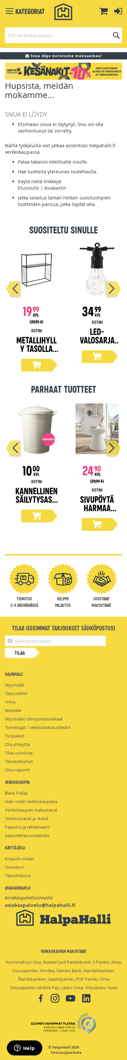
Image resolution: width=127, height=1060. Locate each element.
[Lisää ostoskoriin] (36, 365)
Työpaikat (14, 736)
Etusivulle (28, 188)
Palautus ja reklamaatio (27, 827)
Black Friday (16, 793)
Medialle (13, 710)
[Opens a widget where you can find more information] (24, 1048)
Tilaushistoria (18, 875)
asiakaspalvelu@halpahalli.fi (40, 905)
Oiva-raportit (17, 770)
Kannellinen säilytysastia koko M (36, 499)
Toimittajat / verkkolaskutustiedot (38, 727)
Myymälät (14, 685)
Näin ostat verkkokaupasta (31, 801)
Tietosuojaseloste (66, 1052)
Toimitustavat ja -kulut (26, 818)
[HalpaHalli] (63, 12)
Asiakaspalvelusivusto (28, 897)
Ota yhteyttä (17, 744)
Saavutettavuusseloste (27, 835)
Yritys (10, 702)
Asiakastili (55, 188)
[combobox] (63, 35)
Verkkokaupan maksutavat (31, 810)
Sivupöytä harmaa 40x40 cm (97, 507)
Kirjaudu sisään (19, 859)
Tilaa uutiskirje (19, 753)
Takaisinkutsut (19, 761)
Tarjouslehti (16, 693)
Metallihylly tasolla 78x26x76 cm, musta (36, 352)
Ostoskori (14, 867)
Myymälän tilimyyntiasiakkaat (34, 719)
